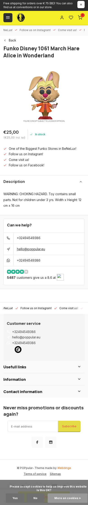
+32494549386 (28, 238)
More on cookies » (67, 498)
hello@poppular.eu (31, 249)
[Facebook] (37, 442)
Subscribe (69, 426)
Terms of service (35, 474)
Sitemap (55, 474)
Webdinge (64, 468)
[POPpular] (31, 17)
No (35, 498)
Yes (15, 498)
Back (12, 40)
